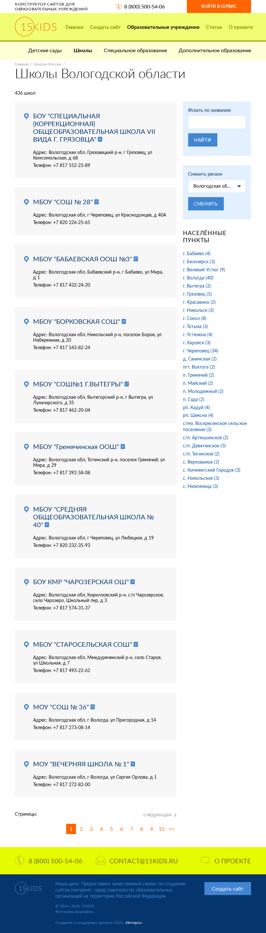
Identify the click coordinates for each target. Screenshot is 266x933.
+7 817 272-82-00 (71, 784)
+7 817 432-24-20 (71, 285)
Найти (203, 140)
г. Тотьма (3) (195, 326)
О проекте (241, 27)
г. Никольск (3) (198, 310)
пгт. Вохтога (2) (199, 367)
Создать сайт (105, 27)
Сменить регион (205, 174)
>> (172, 829)
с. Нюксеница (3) (200, 486)
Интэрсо (133, 922)
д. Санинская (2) (200, 358)
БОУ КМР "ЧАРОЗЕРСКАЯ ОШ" (81, 581)
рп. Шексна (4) (198, 415)
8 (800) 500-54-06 (144, 6)
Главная (74, 27)
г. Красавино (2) (199, 302)
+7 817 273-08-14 (71, 727)
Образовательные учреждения (163, 27)
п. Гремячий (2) (198, 375)
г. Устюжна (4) (197, 334)
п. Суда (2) (193, 399)
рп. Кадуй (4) (196, 407)
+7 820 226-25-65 (71, 222)
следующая (157, 814)
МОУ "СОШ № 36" (61, 707)
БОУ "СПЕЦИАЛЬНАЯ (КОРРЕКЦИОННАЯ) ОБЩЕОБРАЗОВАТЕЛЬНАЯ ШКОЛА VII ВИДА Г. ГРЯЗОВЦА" (94, 127)
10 (161, 829)
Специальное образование (135, 50)
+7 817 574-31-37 (71, 607)
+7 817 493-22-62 (71, 670)
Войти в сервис (218, 6)
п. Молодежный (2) (203, 391)
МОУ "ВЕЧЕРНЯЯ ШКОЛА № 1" (81, 764)
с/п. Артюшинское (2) (205, 437)
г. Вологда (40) (198, 277)
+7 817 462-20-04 (71, 410)
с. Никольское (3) (201, 478)
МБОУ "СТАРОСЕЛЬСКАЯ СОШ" (82, 644)
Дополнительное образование (215, 50)
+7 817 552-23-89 (71, 165)
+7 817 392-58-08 (71, 472)
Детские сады (45, 50)
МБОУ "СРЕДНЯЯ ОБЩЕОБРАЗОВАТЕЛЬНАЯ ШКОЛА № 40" (93, 516)
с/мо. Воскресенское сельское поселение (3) (215, 426)
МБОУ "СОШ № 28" (63, 202)
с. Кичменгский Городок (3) (211, 470)
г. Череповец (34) (200, 350)
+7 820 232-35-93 (71, 545)
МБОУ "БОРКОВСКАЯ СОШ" (76, 321)
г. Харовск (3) (197, 342)
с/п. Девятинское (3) (204, 445)
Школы (83, 50)
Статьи (214, 27)
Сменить (206, 204)
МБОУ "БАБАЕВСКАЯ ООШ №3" (82, 259)
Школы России (47, 64)
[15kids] (35, 26)
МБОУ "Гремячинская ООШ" (76, 446)
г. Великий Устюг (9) (204, 269)
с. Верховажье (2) (201, 462)
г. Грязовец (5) (197, 294)
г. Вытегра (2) (197, 286)
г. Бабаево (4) (197, 253)
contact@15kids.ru (143, 861)
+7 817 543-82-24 (71, 347)
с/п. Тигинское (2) (201, 453)
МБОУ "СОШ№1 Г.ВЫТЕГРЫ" (78, 384)
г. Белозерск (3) (199, 261)
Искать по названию (209, 110)
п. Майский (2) (198, 383)
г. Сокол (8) (194, 318)
